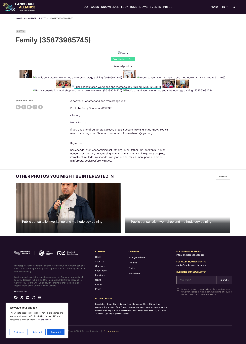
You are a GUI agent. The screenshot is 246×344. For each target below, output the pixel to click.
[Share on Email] (40, 107)
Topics (132, 268)
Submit (223, 280)
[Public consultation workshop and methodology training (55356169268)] (183, 86)
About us (99, 261)
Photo (20, 31)
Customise (19, 332)
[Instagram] (34, 107)
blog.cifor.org (78, 122)
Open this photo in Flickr (123, 59)
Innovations (134, 273)
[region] (37, 320)
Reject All (37, 332)
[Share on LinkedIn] (29, 107)
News (98, 279)
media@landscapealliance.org (191, 265)
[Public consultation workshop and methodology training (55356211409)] (181, 77)
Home (98, 257)
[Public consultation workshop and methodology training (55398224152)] (117, 86)
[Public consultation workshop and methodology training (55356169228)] (168, 90)
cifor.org (75, 115)
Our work (100, 266)
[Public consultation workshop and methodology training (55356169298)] (64, 86)
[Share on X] (23, 107)
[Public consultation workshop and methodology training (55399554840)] (169, 86)
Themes (133, 262)
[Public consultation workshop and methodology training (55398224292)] (26, 77)
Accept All (56, 332)
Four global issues (138, 257)
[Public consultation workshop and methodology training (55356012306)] (78, 77)
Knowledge (30, 18)
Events (98, 284)
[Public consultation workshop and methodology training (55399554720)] (78, 90)
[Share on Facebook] (18, 107)
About (214, 6)
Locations (100, 275)
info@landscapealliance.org (190, 254)
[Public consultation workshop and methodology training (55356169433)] (130, 77)
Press (98, 289)
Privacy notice (44, 319)
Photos (43, 18)
